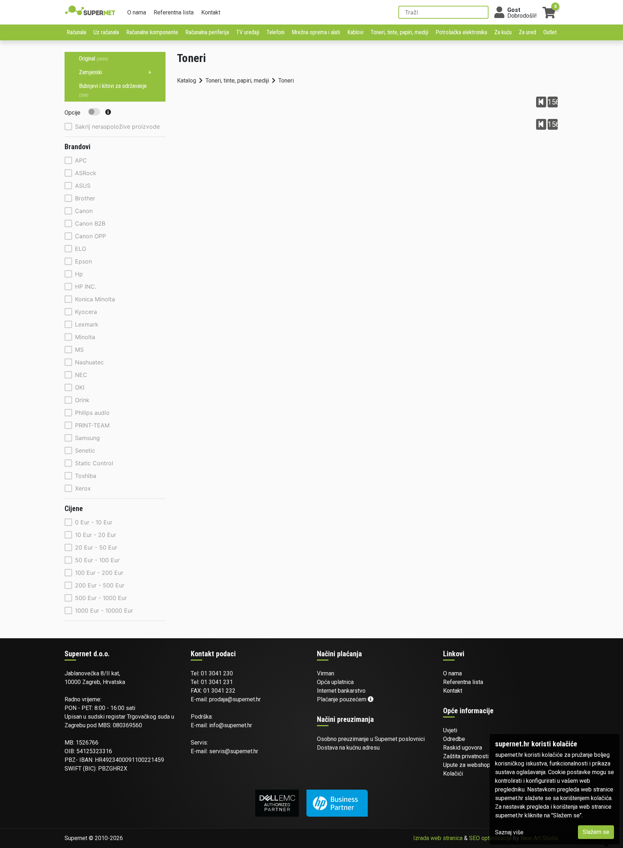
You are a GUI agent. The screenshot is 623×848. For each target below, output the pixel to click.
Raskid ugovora (462, 747)
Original (93, 58)
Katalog (186, 80)
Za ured (527, 32)
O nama (136, 12)
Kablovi (355, 32)
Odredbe (454, 739)
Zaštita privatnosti (466, 756)
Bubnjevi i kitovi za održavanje (113, 90)
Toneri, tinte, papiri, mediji (399, 32)
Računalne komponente (152, 32)
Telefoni (275, 32)
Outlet (550, 32)
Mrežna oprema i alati (316, 32)
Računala (76, 32)
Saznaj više (509, 832)
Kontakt (210, 12)
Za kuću (503, 32)
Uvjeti (450, 730)
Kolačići (453, 773)
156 (553, 102)
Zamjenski (90, 72)
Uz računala (106, 32)
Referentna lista (174, 12)
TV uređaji (247, 32)
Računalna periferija (207, 32)
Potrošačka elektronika (461, 32)
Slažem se (596, 832)
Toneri (286, 80)
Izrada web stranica (438, 838)
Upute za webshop (466, 765)
